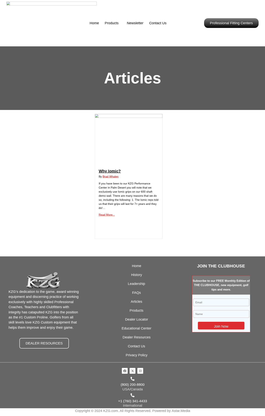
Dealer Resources (137, 337)
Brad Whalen (111, 176)
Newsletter (135, 23)
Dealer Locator (136, 319)
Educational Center (136, 328)
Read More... (107, 214)
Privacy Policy (136, 355)
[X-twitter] (132, 371)
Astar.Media (181, 411)
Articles (136, 302)
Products (112, 23)
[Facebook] (125, 371)
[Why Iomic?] (128, 116)
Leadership (136, 284)
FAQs (136, 293)
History (136, 275)
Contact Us (157, 23)
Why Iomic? (110, 171)
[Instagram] (140, 371)
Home (94, 23)
